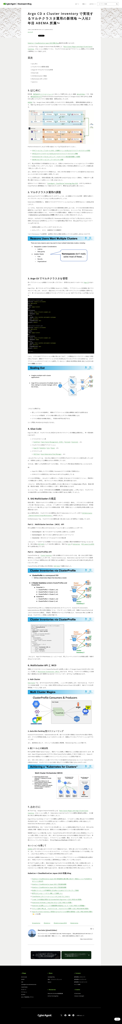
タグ (76, 4)
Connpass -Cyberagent (79, 996)
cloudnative (36, 923)
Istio (48, 448)
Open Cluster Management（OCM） (52, 442)
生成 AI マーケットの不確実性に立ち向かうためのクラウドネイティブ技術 (55, 890)
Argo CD (86, 282)
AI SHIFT (23, 979)
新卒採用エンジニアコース (80, 979)
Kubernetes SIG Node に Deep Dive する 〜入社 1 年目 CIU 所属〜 (52, 902)
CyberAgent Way (51, 977)
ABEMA (30, 102)
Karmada (67, 442)
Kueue (53, 448)
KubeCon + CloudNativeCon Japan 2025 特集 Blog (43, 43)
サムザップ (23, 989)
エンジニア (30, 32)
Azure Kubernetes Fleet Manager (51, 454)
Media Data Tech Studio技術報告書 (55, 993)
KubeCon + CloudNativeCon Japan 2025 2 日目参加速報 (49, 887)
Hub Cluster (31, 683)
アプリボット (24, 992)
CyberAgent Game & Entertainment (28, 984)
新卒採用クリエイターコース (80, 982)
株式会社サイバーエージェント (43, 94)
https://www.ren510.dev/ (86, 939)
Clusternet (74, 442)
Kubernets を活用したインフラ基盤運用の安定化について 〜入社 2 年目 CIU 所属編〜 (58, 905)
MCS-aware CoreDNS (87, 544)
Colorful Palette (24, 987)
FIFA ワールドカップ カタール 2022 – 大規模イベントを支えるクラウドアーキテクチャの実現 (61, 150)
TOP (117, 1019)
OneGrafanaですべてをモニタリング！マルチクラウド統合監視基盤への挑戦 (56, 156)
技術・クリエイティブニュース (55, 979)
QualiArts (23, 994)
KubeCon (47, 923)
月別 (83, 4)
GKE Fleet (36, 454)
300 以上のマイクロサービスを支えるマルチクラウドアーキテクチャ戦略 (55, 153)
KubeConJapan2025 (61, 923)
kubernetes (74, 923)
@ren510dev (81, 94)
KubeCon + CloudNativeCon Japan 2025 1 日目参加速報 (49, 884)
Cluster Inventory (46, 555)
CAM (22, 982)
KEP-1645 (41, 544)
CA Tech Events (77, 993)
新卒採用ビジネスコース (79, 977)
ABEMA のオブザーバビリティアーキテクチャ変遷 (47, 159)
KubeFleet (36, 442)
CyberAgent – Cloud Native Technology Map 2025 (62, 183)
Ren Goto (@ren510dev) (46, 29)
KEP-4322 (57, 566)
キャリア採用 (77, 984)
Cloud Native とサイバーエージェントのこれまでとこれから (51, 896)
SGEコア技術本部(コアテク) (27, 997)
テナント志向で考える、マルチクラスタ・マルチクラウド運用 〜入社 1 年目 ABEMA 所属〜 (60, 908)
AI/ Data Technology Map (53, 996)
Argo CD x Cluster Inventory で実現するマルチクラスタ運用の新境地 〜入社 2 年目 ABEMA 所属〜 (62, 911)
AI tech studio (24, 977)
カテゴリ (91, 4)
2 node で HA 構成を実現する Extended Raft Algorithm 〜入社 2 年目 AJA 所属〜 (57, 899)
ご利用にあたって (80, 1015)
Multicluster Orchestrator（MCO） (49, 671)
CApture (49, 982)
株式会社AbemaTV (36, 96)
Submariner (76, 544)
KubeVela (42, 448)
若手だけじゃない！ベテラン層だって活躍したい (47, 893)
